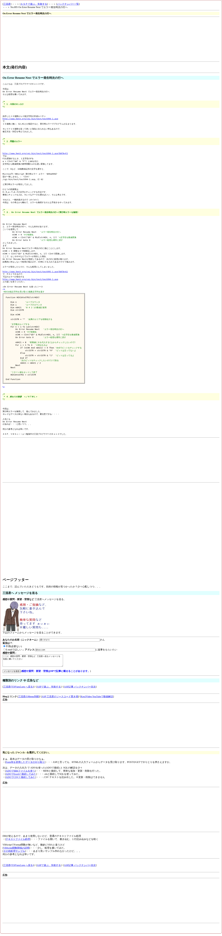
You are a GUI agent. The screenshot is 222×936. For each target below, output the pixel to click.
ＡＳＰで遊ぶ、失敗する (34, 4)
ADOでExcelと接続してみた (21, 774)
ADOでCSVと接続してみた (20, 777)
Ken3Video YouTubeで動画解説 (97, 696)
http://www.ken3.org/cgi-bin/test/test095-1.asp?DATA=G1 (35, 271)
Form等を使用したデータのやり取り (25, 762)
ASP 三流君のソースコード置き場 (60, 696)
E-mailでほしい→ (15, 649)
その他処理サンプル (14, 851)
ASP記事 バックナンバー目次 (80, 686)
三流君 (7, 4)
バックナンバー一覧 (68, 4)
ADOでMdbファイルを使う (20, 771)
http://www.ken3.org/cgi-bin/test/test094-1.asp (30, 119)
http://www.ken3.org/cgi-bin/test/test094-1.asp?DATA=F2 (35, 153)
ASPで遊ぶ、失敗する (49, 686)
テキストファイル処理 (18, 839)
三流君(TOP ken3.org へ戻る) (18, 686)
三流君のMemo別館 (28, 696)
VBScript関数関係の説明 (16, 848)
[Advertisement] (93, 39)
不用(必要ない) (14, 646)
